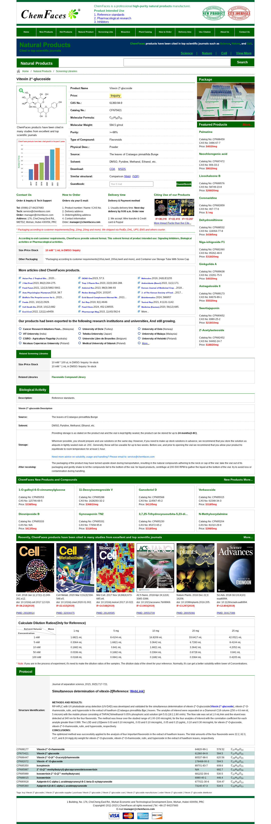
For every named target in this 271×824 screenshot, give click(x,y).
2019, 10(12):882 (38, 307)
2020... (39, 278)
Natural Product (85, 32)
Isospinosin (43, 765)
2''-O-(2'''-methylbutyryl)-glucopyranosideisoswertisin (67, 769)
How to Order (165, 32)
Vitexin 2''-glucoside (48, 753)
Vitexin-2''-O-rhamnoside (51, 749)
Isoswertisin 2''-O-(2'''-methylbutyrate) (58, 773)
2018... (162, 287)
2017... (162, 292)
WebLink (136, 691)
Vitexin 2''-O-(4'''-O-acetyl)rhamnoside (58, 757)
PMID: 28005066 (186, 613)
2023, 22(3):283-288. (102, 283)
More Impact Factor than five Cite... (172, 223)
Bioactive (125, 32)
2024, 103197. (97, 292)
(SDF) (135, 176)
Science (187, 53)
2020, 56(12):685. (160, 307)
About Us (224, 32)
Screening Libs (105, 32)
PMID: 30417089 (226, 613)
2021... (104, 297)
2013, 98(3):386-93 (99, 287)
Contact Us (244, 32)
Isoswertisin (43, 777)
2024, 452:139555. (98, 307)
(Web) (127, 176)
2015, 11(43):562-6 (101, 311)
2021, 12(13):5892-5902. (41, 287)
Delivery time (185, 32)
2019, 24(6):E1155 (156, 278)
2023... (42, 297)
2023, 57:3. (93, 278)
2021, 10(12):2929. (36, 302)
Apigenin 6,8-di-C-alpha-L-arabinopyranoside (62, 785)
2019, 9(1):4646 (94, 302)
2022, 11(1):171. (160, 283)
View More (244, 53)
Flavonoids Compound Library (69, 377)
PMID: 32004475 (65, 613)
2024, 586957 (156, 297)
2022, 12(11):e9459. (38, 311)
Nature (207, 53)
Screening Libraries (66, 71)
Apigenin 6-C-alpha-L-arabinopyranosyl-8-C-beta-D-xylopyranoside (74, 781)
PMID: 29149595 (105, 613)
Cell (224, 53)
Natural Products (42, 71)
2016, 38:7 (42, 292)
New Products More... (238, 479)
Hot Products (66, 32)
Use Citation (205, 32)
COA (112, 169)
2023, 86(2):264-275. (39, 283)
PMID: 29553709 (145, 613)
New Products (46, 32)
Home (26, 32)
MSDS (122, 169)
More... (145, 311)
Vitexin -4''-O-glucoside (50, 761)
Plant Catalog (145, 32)
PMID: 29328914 (25, 613)
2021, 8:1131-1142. (157, 302)
